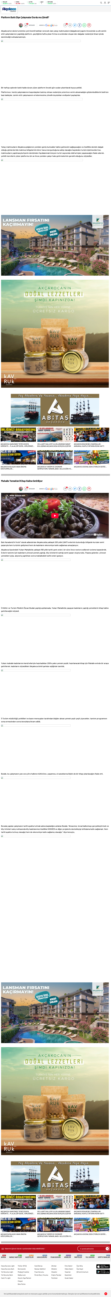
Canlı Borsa (38, 1266)
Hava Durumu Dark (7, 1269)
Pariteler (78, 1256)
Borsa (3, 1256)
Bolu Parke (21, 1284)
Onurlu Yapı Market (24, 1278)
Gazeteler (29, 1256)
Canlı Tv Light (6, 1278)
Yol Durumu (90, 1256)
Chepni (20, 1281)
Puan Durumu (56, 1256)
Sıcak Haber (69, 1278)
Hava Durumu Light (8, 1266)
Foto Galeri (68, 1266)
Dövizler (54, 1269)
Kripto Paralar (104, 1256)
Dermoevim (22, 1269)
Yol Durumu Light (7, 1272)
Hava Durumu (42, 1256)
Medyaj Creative (23, 1272)
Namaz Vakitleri (15, 1256)
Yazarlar (68, 1272)
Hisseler (67, 1256)
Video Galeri (69, 1269)
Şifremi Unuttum (82, 1272)
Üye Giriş (80, 1266)
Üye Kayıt (80, 1269)
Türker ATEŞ (22, 1266)
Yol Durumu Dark (7, 1275)
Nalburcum (22, 1275)
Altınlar (54, 1266)
